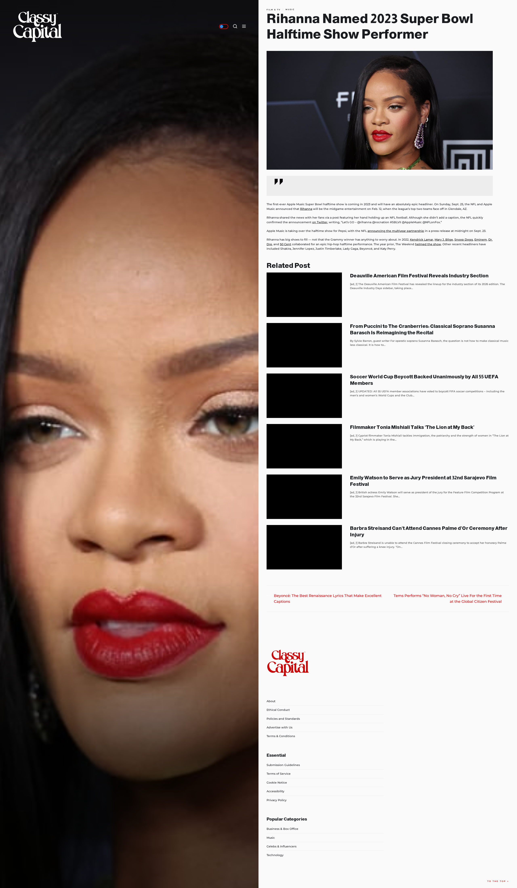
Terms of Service (279, 773)
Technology (275, 855)
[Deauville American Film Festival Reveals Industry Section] (304, 295)
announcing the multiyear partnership (396, 231)
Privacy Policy (277, 800)
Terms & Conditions (281, 736)
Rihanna (306, 209)
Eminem (480, 239)
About (271, 701)
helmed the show (428, 244)
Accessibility (275, 791)
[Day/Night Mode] (224, 26)
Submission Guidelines (283, 765)
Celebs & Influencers (281, 846)
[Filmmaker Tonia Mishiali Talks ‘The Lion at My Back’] (304, 446)
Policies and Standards (283, 719)
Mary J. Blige (444, 239)
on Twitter (319, 222)
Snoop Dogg (463, 239)
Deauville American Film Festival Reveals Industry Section (419, 275)
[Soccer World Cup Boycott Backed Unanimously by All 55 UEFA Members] (304, 396)
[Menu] (244, 26)
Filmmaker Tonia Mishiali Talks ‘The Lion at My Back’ (412, 427)
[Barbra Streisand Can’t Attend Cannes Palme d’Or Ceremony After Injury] (304, 547)
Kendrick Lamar (421, 239)
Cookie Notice (277, 782)
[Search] (235, 26)
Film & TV (274, 9)
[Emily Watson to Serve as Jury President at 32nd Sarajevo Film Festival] (304, 497)
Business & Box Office (282, 829)
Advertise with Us (279, 727)
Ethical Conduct (278, 710)
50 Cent (285, 244)
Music (290, 9)
